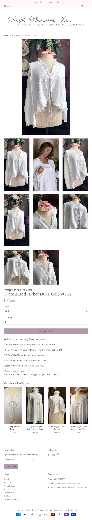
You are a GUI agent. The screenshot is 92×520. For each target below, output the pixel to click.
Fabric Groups (9, 486)
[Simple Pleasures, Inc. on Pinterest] (53, 455)
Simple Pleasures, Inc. (40, 510)
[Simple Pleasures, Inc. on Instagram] (58, 455)
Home (6, 35)
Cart (86, 6)
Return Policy (9, 489)
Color (6, 306)
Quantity (8, 317)
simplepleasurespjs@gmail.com (67, 483)
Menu (9, 6)
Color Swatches (10, 493)
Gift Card (7, 496)
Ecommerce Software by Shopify (63, 510)
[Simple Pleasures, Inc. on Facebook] (49, 455)
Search (6, 479)
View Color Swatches (34, 365)
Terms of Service (11, 499)
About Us (7, 482)
